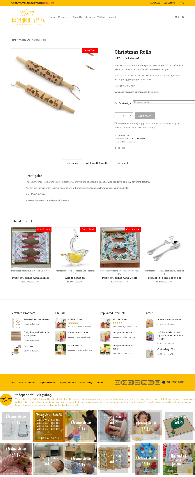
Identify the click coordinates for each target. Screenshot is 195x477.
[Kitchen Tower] (60, 323)
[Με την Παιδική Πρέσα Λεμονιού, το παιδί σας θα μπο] (146, 426)
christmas (125, 142)
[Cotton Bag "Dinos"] (149, 353)
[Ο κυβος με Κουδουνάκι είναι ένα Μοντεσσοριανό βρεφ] (16, 459)
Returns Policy (86, 382)
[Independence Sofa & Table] (105, 349)
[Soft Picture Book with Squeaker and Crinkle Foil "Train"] (149, 336)
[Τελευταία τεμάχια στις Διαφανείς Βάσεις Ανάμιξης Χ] (81, 426)
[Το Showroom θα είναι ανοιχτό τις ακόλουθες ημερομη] (49, 426)
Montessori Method (95, 17)
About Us (77, 17)
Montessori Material (20, 271)
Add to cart (144, 116)
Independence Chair (78, 332)
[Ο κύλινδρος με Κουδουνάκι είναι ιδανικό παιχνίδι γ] (114, 426)
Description (72, 163)
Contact (112, 17)
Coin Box (28, 346)
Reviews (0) (123, 163)
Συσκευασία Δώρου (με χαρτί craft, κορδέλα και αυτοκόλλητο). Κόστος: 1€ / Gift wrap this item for (147, 125)
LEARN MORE (48, 3)
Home (52, 17)
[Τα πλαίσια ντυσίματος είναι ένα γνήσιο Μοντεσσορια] (114, 459)
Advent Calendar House (169, 319)
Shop (13, 382)
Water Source (75, 345)
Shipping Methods (68, 382)
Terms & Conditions (27, 382)
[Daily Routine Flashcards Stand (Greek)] (16, 336)
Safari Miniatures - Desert (37, 319)
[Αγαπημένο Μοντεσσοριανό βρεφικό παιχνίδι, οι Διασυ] (49, 459)
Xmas (142, 138)
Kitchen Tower (75, 319)
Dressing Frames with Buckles (30, 277)
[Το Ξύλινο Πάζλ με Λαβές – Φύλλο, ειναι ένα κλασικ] (179, 426)
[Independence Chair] (60, 336)
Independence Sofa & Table (123, 347)
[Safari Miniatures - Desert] (16, 323)
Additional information (97, 163)
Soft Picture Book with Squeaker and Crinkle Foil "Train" (170, 335)
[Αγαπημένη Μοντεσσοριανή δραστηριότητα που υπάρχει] (146, 459)
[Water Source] (60, 349)
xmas (132, 142)
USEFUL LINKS (169, 3)
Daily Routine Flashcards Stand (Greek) (36, 334)
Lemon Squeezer (75, 277)
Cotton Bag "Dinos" (167, 349)
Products (62, 17)
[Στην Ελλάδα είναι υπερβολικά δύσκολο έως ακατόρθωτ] (16, 426)
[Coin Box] (16, 349)
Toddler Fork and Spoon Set (164, 277)
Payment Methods (48, 382)
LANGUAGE (155, 3)
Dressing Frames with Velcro (119, 277)
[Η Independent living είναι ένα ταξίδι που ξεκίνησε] (179, 459)
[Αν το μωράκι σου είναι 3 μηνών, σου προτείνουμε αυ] (81, 459)
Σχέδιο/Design (123, 103)
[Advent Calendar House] (149, 323)
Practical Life (24, 40)
